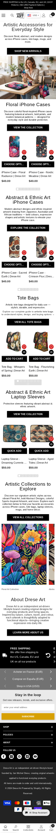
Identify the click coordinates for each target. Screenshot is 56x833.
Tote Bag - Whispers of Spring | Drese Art (13, 369)
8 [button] (28, 384)
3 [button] (24, 189)
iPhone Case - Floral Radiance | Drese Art (13, 174)
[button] (36, 812)
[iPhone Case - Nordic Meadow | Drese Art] (41, 147)
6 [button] (35, 189)
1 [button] (18, 189)
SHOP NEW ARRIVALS (28, 51)
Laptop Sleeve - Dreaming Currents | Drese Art (13, 461)
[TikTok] (27, 756)
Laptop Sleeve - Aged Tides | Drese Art (41, 461)
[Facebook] (3, 756)
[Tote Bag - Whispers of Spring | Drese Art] (14, 341)
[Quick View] (24, 157)
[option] (14, 159)
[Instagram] (11, 756)
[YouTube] (35, 756)
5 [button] (31, 189)
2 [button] (21, 189)
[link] (15, 828)
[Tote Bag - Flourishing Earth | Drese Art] (41, 341)
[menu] (3, 15)
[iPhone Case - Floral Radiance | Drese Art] (14, 147)
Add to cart (14, 358)
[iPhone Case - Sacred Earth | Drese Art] (14, 247)
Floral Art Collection (10, 589)
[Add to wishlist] (24, 152)
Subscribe (28, 716)
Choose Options (15, 164)
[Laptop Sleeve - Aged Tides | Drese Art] (41, 433)
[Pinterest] (19, 756)
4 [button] (28, 189)
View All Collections (28, 517)
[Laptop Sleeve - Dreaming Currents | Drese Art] (14, 433)
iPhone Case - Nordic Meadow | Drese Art (41, 174)
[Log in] (43, 15)
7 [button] (38, 189)
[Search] (12, 15)
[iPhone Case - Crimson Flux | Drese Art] (41, 247)
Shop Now (28, 8)
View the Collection (28, 127)
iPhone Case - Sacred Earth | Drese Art (14, 274)
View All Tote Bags (28, 322)
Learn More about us (28, 632)
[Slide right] (50, 672)
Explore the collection (28, 228)
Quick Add (14, 451)
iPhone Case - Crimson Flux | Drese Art (41, 274)
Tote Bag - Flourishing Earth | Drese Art (41, 369)
